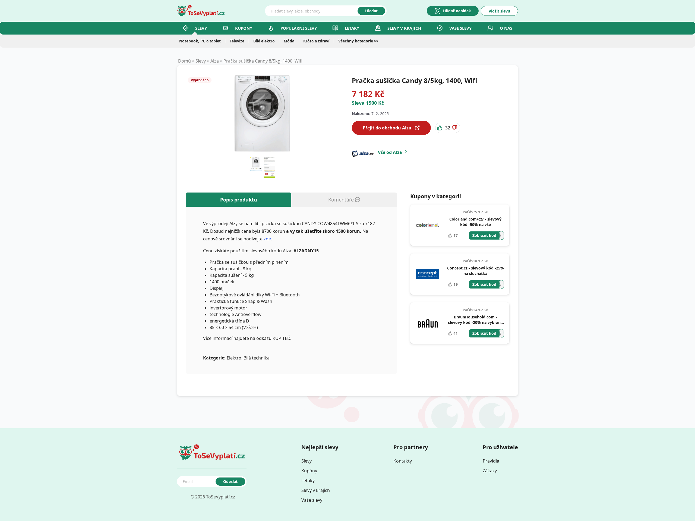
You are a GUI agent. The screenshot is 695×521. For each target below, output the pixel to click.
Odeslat (230, 481)
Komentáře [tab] (341, 199)
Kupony (243, 28)
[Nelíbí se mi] (455, 128)
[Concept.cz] (428, 274)
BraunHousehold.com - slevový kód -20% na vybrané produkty (475, 322)
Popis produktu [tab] (238, 199)
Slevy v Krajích (404, 28)
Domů (184, 61)
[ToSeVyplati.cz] (201, 10)
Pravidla (491, 461)
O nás (506, 28)
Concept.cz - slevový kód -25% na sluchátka (475, 270)
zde (267, 239)
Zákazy (490, 471)
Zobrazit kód (484, 235)
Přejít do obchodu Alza (387, 128)
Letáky (352, 28)
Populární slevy (298, 28)
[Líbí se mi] (440, 128)
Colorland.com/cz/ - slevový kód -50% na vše (475, 221)
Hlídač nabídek (457, 10)
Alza (214, 61)
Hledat (371, 10)
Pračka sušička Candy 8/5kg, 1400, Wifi (262, 61)
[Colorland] (428, 225)
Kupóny (309, 471)
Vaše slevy (460, 28)
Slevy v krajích (315, 490)
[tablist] (291, 200)
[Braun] (428, 323)
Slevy (201, 28)
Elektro (234, 358)
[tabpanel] (291, 290)
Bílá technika (257, 358)
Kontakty (402, 461)
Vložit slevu (499, 11)
